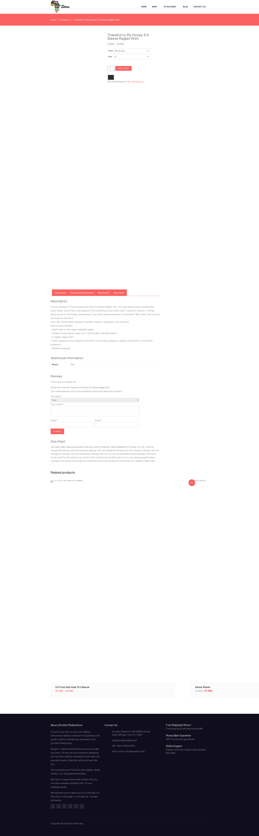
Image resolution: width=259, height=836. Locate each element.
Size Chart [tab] (118, 292)
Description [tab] (60, 292)
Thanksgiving (137, 81)
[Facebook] (53, 806)
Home (143, 6)
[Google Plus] (64, 806)
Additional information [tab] (82, 292)
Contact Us (199, 6)
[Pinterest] (70, 806)
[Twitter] (58, 806)
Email (98, 420)
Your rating (56, 396)
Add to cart (123, 68)
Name (54, 420)
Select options (113, 581)
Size (110, 56)
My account (170, 6)
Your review (57, 404)
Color (110, 50)
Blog (185, 6)
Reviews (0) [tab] (103, 292)
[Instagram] (82, 806)
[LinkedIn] (76, 806)
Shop (154, 6)
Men (129, 81)
